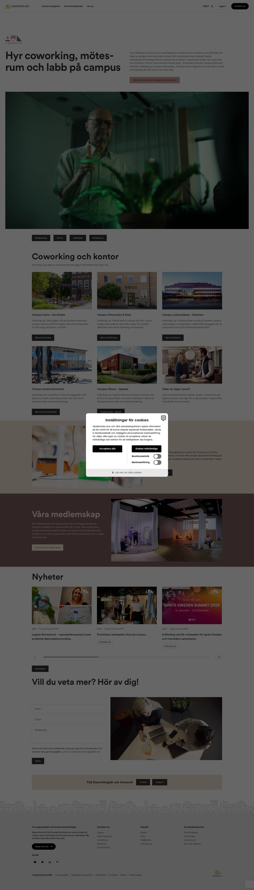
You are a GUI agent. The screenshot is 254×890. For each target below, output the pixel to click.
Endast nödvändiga (147, 448)
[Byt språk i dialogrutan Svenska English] (163, 418)
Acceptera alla (107, 448)
